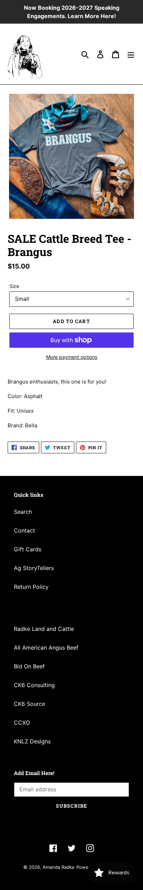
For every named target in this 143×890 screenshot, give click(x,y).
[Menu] (130, 54)
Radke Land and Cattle (44, 628)
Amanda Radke (59, 867)
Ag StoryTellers (34, 568)
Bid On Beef (29, 666)
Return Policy (31, 586)
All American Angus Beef (46, 647)
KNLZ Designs (32, 741)
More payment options (71, 357)
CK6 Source (29, 703)
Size (14, 286)
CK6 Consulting (34, 685)
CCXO (22, 722)
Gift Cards (27, 549)
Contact (24, 530)
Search (23, 511)
